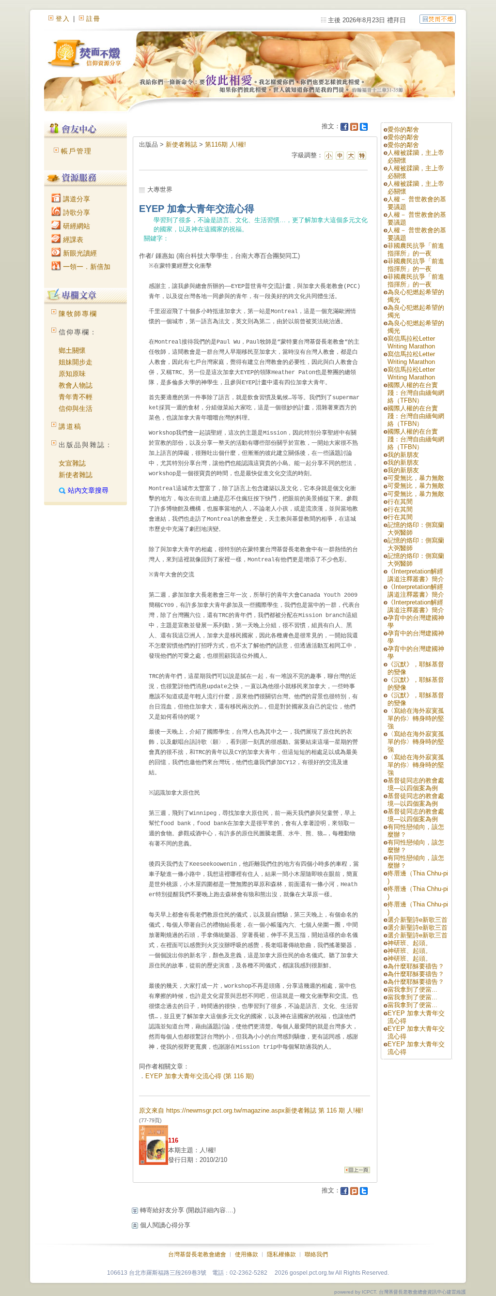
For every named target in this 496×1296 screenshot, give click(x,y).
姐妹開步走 (76, 362)
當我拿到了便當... (412, 989)
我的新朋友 (403, 454)
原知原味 (72, 373)
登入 (63, 18)
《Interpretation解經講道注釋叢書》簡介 (416, 575)
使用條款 (246, 1254)
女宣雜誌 (72, 463)
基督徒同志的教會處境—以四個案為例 (416, 784)
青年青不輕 (76, 397)
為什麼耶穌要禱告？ (416, 966)
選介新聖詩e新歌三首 (418, 919)
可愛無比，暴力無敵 (416, 478)
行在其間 (400, 501)
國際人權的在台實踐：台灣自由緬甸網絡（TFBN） (416, 392)
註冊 (93, 18)
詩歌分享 (75, 212)
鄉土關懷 (72, 350)
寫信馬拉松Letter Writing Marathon (411, 342)
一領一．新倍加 (85, 267)
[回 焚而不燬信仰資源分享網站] (437, 18)
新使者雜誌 (76, 475)
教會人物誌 (76, 385)
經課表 (72, 239)
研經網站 (75, 226)
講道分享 (75, 199)
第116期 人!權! (225, 144)
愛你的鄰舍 (403, 129)
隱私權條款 (281, 1254)
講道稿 (70, 426)
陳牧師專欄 (78, 313)
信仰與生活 (76, 408)
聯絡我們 (316, 1254)
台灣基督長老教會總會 (197, 1254)
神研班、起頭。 (410, 943)
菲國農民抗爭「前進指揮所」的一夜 (416, 249)
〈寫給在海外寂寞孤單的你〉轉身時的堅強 (416, 718)
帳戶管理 (76, 151)
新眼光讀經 (79, 253)
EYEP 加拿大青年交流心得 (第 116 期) (199, 1076)
